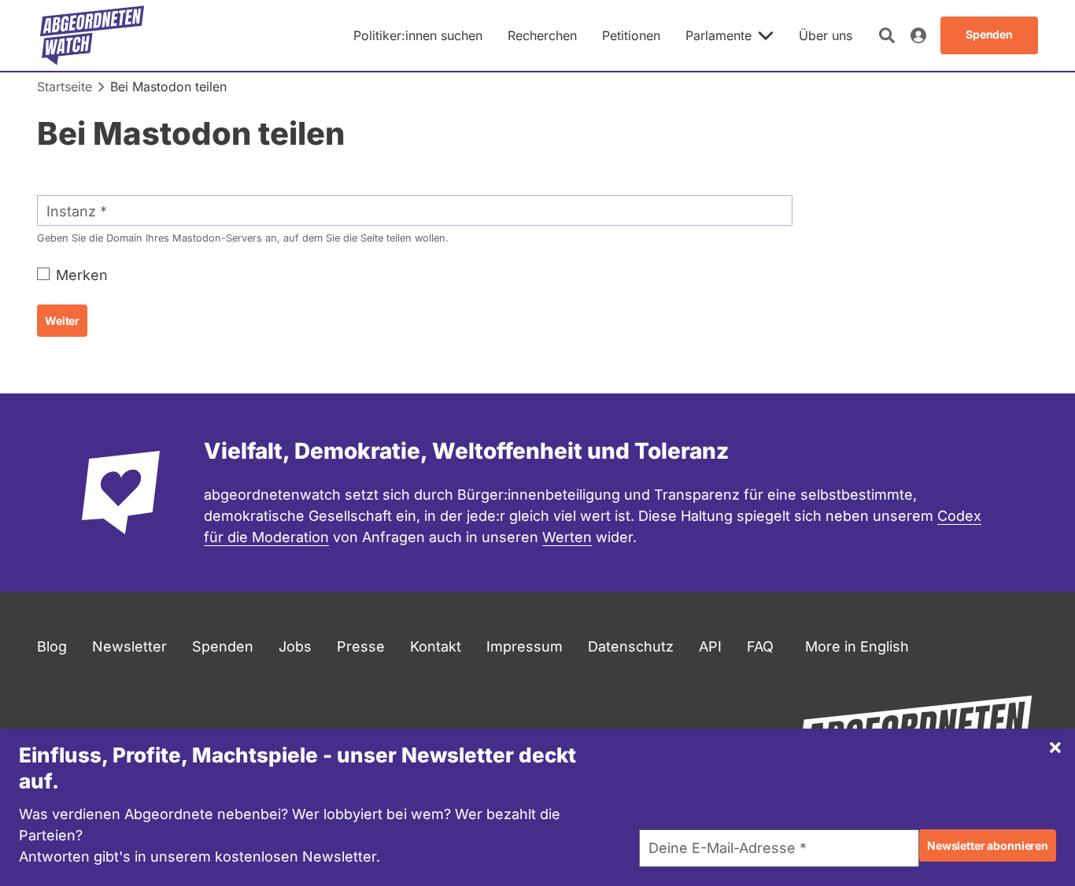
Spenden (222, 646)
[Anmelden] (918, 35)
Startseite (64, 86)
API (710, 646)
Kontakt (435, 646)
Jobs (295, 646)
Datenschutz (631, 646)
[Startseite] (92, 35)
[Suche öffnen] (886, 35)
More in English (857, 646)
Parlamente (718, 35)
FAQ (760, 646)
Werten (567, 537)
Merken (82, 275)
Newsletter (129, 646)
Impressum (524, 646)
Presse (361, 646)
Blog (52, 646)
